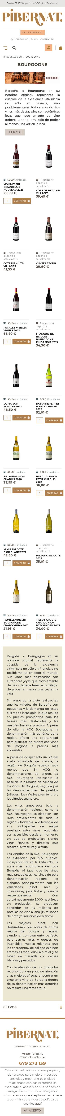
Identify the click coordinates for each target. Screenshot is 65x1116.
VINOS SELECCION (12, 57)
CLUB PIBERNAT (33, 32)
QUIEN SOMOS (19, 39)
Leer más (14, 132)
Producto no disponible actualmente (45, 183)
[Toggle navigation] (5, 47)
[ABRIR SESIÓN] (48, 47)
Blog (34, 39)
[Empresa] (32, 17)
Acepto (35, 1110)
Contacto (47, 39)
